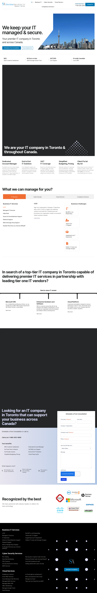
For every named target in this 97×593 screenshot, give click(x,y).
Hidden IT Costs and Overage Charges (35, 540)
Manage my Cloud (30, 579)
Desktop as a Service (8, 574)
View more (8, 310)
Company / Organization (66, 425)
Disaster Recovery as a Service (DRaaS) (14, 226)
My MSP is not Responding (32, 533)
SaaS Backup (6, 590)
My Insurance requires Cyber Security (35, 556)
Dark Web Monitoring (8, 559)
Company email (67, 432)
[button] (17, 310)
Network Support (8, 219)
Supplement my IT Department (33, 537)
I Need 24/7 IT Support (31, 535)
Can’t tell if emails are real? (32, 561)
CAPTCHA (63, 470)
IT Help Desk (5, 537)
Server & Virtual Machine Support (12, 216)
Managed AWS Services (8, 581)
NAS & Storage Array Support (11, 222)
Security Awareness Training (10, 563)
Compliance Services (48, 6)
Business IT (38, 2)
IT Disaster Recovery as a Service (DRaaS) (11, 547)
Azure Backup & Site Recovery (10, 579)
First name (66, 419)
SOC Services (6, 561)
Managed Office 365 (7, 583)
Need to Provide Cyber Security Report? (36, 559)
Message (63, 452)
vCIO (4, 207)
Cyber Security (48, 2)
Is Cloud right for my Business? (33, 574)
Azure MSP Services (7, 576)
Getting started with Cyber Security (34, 563)
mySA (81, 171)
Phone (65, 439)
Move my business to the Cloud (33, 576)
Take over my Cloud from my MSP (34, 581)
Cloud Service (59, 2)
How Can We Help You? (66, 445)
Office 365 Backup (7, 585)
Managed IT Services (9, 210)
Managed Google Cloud (8, 588)
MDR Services (6, 566)
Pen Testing (5, 556)
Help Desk (6, 213)
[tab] (14, 196)
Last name (79, 419)
